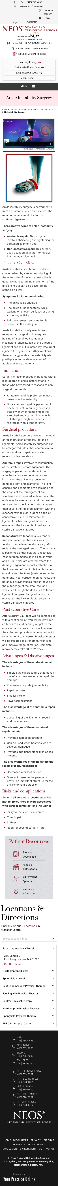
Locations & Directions (22, 913)
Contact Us (47, 1148)
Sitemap (49, 1140)
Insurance (29, 891)
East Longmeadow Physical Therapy (24, 985)
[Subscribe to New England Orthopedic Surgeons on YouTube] (38, 1128)
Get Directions (12, 964)
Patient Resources (29, 841)
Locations (31, 22)
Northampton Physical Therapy (21, 1008)
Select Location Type (15, 938)
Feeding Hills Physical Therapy (21, 993)
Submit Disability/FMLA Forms (31, 48)
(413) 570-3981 (25, 1097)
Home (4, 109)
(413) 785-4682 (35, 6)
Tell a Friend (36, 1144)
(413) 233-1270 (25, 1104)
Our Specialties (17, 109)
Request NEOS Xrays (27, 72)
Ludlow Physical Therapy (17, 1000)
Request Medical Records (32, 54)
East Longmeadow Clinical (18, 948)
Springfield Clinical (14, 978)
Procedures (46, 109)
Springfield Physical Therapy (19, 1015)
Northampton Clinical (15, 970)
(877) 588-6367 (25, 1063)
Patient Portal (27, 78)
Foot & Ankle (32, 109)
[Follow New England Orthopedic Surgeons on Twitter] (29, 1128)
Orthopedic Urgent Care (27, 67)
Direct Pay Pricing (27, 62)
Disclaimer (20, 1140)
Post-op (29, 866)
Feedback (19, 1144)
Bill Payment (29, 879)
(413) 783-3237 (25, 1074)
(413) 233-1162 (25, 1081)
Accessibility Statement (20, 1148)
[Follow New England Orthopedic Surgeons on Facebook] (19, 1128)
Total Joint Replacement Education (32, 43)
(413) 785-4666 (34, 2)
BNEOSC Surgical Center (17, 1023)
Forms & (29, 854)
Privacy (36, 1140)
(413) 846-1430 (25, 1089)
